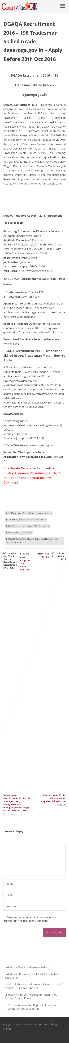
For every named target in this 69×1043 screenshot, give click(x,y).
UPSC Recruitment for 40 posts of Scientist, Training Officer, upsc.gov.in (31, 1006)
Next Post (52, 677)
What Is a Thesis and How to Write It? (28, 967)
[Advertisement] (19, 200)
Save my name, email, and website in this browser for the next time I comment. (29, 919)
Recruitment (9, 814)
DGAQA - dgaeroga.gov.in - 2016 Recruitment (28, 526)
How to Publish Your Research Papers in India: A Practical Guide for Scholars (34, 986)
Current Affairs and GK (25, 1024)
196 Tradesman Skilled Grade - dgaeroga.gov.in (30, 513)
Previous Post (17, 682)
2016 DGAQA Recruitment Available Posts (27, 519)
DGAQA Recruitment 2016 (20, 532)
